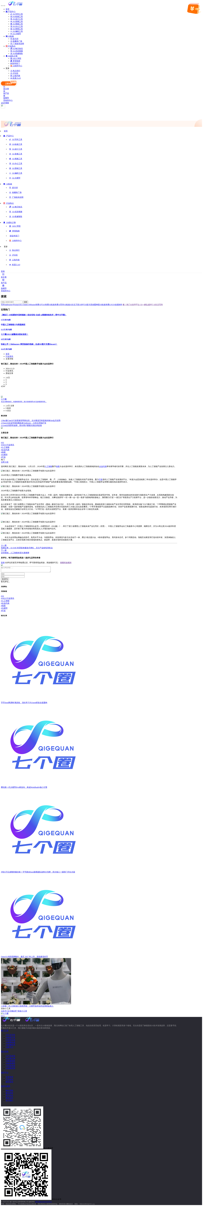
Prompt (16, 305)
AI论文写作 (158, 305)
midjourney (9, 305)
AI (2, 443)
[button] (8, 137)
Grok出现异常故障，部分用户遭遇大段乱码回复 (21, 425)
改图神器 (96, 305)
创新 (3, 452)
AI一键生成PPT (146, 305)
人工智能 (5, 447)
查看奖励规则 (65, 563)
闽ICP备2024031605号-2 (43, 1202)
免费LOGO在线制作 (113, 305)
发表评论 (5, 579)
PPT (83, 305)
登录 (3, 271)
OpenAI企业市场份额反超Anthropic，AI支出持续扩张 (23, 423)
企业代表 (5, 450)
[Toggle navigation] (2, 5)
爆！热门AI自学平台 (131, 305)
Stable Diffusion (29, 305)
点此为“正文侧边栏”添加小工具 (14, 1011)
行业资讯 (9, 356)
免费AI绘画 (50, 305)
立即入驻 (4, 462)
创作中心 (9, 100)
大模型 (4, 455)
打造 (3, 457)
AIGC (21, 305)
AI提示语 (88, 305)
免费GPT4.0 (40, 305)
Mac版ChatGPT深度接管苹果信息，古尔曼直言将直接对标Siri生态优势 (31, 420)
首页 (7, 354)
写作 (3, 305)
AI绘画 (67, 305)
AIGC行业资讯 (7, 445)
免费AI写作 (59, 305)
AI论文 (73, 305)
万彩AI (78, 305)
